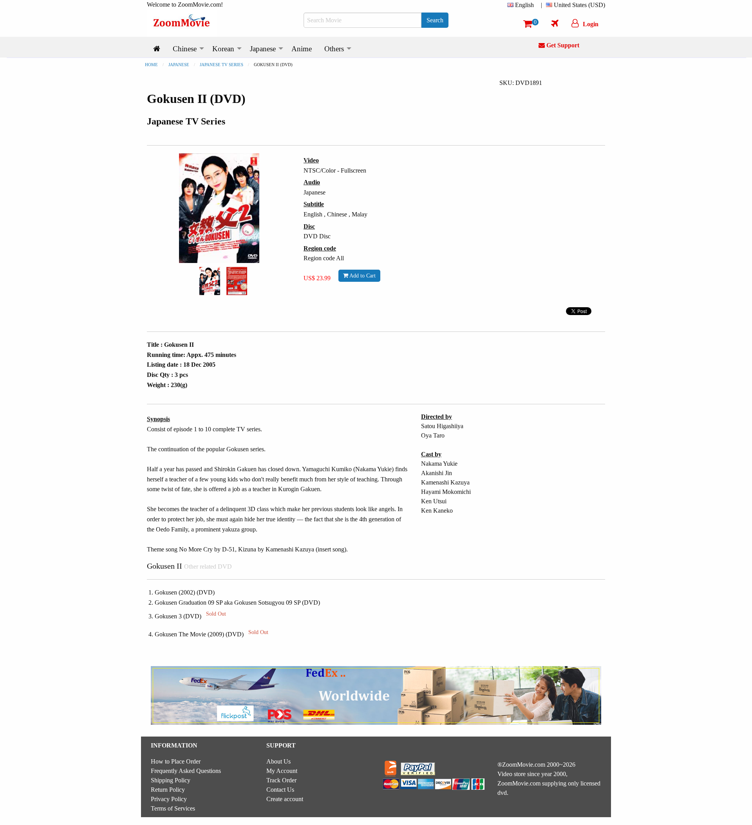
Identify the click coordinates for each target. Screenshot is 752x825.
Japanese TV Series (221, 64)
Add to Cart (362, 275)
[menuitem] (522, 5)
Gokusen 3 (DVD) (190, 616)
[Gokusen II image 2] (236, 281)
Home (151, 64)
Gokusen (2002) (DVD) (185, 592)
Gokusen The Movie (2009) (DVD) (211, 634)
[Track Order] (555, 23)
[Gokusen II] (209, 280)
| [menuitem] (541, 5)
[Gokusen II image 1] (209, 281)
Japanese (178, 64)
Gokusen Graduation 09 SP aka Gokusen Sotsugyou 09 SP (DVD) (237, 602)
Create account (284, 799)
